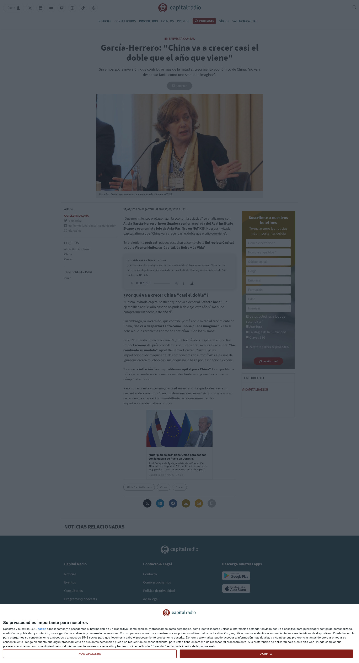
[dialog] (179, 633)
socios (42, 628)
